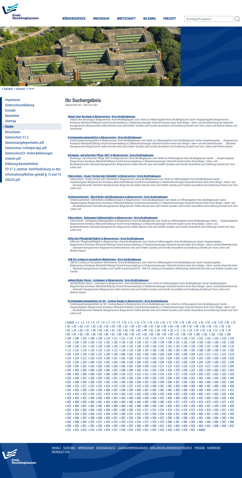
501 (69, 409)
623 (162, 429)
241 (100, 361)
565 (224, 417)
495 (193, 405)
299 (209, 369)
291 (147, 369)
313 (147, 373)
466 (139, 401)
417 (100, 393)
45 (177, 326)
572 (108, 421)
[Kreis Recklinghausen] (20, 12)
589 (69, 425)
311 (131, 373)
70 (171, 330)
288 (123, 369)
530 (123, 413)
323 (224, 373)
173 (85, 349)
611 (69, 429)
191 (224, 349)
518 (201, 409)
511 (147, 409)
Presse (200, 447)
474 (201, 401)
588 (232, 421)
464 (123, 401)
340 (185, 377)
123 (209, 338)
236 (232, 357)
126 (232, 338)
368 (232, 381)
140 (170, 341)
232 (201, 357)
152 (92, 345)
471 (178, 401)
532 (139, 413)
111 (116, 338)
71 (177, 330)
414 (77, 393)
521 (224, 409)
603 (178, 425)
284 (92, 369)
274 (185, 365)
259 (69, 365)
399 (131, 389)
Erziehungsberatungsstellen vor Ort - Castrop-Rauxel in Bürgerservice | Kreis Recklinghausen (118, 301)
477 (224, 401)
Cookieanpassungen (133, 447)
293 (162, 369)
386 (201, 385)
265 (116, 365)
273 (178, 365)
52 (222, 326)
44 (171, 326)
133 (116, 341)
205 (162, 353)
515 (178, 409)
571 (100, 421)
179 (131, 349)
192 (232, 349)
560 (185, 417)
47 (190, 326)
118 (170, 338)
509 (131, 409)
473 (193, 401)
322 (216, 373)
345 (224, 377)
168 (216, 345)
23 (208, 322)
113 (131, 338)
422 (139, 393)
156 (123, 345)
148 (232, 341)
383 (178, 385)
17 (170, 322)
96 (171, 334)
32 (94, 326)
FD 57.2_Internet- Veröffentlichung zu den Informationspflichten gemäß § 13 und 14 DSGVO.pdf (33, 174)
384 (185, 385)
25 (221, 322)
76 (210, 330)
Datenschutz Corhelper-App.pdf (26, 148)
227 (162, 357)
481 (85, 405)
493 (178, 405)
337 (162, 377)
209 (193, 353)
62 (120, 330)
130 (92, 341)
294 (170, 369)
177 (116, 349)
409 (209, 389)
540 (201, 413)
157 (131, 345)
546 (77, 417)
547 (85, 417)
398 (123, 389)
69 (165, 330)
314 (154, 373)
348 (77, 381)
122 (201, 338)
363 (193, 381)
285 (100, 369)
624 (170, 429)
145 (209, 341)
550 (108, 417)
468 (154, 401)
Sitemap (10, 121)
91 (139, 334)
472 (185, 401)
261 (85, 365)
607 (209, 425)
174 (92, 349)
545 (69, 417)
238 (77, 361)
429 (193, 393)
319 (193, 373)
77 (216, 330)
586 (216, 421)
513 (162, 409)
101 (205, 334)
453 (209, 397)
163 (178, 345)
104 (229, 334)
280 (232, 365)
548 (92, 417)
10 (125, 322)
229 (178, 357)
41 (152, 326)
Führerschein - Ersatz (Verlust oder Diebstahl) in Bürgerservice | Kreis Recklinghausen (114, 176)
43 (165, 326)
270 (154, 365)
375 (116, 385)
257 (224, 361)
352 (108, 381)
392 (77, 389)
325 (69, 377)
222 (123, 357)
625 (178, 429)
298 (201, 369)
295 (178, 369)
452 (201, 397)
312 (139, 373)
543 (224, 413)
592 (92, 425)
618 (123, 429)
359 (162, 381)
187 (193, 349)
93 (152, 334)
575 (131, 421)
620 (139, 429)
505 (100, 409)
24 (215, 322)
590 (77, 425)
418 (108, 393)
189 (209, 349)
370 (77, 385)
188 (201, 349)
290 (139, 369)
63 (126, 330)
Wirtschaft (126, 18)
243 (116, 361)
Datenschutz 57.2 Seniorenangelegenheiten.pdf (24, 140)
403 (162, 389)
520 (216, 409)
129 (85, 341)
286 (108, 369)
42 (158, 326)
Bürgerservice (74, 18)
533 (147, 413)
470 (170, 401)
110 (108, 338)
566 (232, 417)
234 (216, 357)
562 (201, 417)
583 (193, 421)
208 (185, 353)
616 (108, 429)
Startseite (8, 88)
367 (224, 381)
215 (69, 357)
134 (123, 341)
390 (232, 385)
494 (185, 405)
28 (68, 326)
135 (131, 341)
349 (85, 381)
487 (131, 405)
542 (216, 413)
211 (209, 353)
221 (116, 357)
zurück (70, 322)
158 (139, 345)
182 (154, 349)
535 (162, 413)
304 (77, 373)
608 (216, 425)
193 (69, 353)
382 (170, 385)
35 (113, 326)
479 (69, 405)
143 (193, 341)
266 (123, 365)
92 (145, 334)
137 (147, 341)
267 (131, 365)
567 (69, 421)
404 (170, 389)
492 (170, 405)
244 (123, 361)
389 (224, 385)
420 (123, 393)
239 (85, 361)
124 (216, 338)
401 (147, 389)
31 (87, 326)
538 (185, 413)
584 (201, 421)
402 (154, 389)
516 (185, 409)
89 (126, 334)
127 (69, 341)
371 (85, 385)
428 (185, 393)
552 (123, 417)
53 (229, 326)
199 (116, 353)
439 (100, 397)
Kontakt (10, 110)
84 (94, 334)
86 (107, 334)
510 (139, 409)
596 (123, 425)
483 (100, 405)
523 (69, 413)
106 (77, 338)
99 (190, 334)
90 (132, 334)
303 (69, 373)
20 (189, 322)
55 (75, 330)
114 (139, 338)
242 (108, 361)
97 (177, 334)
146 (216, 341)
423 (147, 393)
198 (108, 353)
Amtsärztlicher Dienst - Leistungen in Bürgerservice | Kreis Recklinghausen (108, 280)
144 (201, 341)
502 (77, 409)
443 (131, 397)
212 (216, 353)
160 (154, 345)
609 (224, 425)
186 (185, 349)
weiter (202, 429)
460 (92, 401)
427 (178, 393)
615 (100, 429)
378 (139, 385)
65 (139, 330)
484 (108, 405)
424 (154, 393)
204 (154, 353)
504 (92, 409)
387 (209, 385)
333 (131, 377)
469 (162, 401)
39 (139, 326)
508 (123, 409)
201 (131, 353)
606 (201, 425)
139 (162, 341)
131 (100, 341)
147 (224, 341)
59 (100, 330)
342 (201, 377)
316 (170, 373)
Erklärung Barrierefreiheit (21, 164)
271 (162, 365)
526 (92, 413)
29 (75, 326)
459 (85, 401)
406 (185, 389)
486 (123, 405)
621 (147, 429)
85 (100, 334)
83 (87, 334)
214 (232, 353)
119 (178, 338)
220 (108, 357)
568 (77, 421)
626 (185, 429)
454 (216, 397)
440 (108, 397)
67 (152, 330)
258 (232, 361)
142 (185, 341)
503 (85, 409)
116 (154, 338)
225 (147, 357)
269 (147, 365)
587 (224, 421)
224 (139, 357)
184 (170, 349)
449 (178, 397)
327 (85, 377)
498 (216, 405)
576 (139, 421)
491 (162, 405)
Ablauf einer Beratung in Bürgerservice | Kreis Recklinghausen (101, 116)
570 (92, 421)
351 (100, 381)
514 (170, 409)
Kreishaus (101, 18)
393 (85, 389)
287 (116, 369)
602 (170, 425)
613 (85, 429)
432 (216, 393)
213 (224, 353)
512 (154, 409)
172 (77, 349)
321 (209, 373)
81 (75, 334)
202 (139, 353)
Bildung (149, 18)
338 (170, 377)
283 (85, 369)
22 (202, 322)
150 (77, 345)
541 (209, 413)
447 (162, 397)
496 (201, 405)
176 (108, 349)
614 (92, 429)
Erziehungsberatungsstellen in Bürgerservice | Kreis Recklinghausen (105, 137)
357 (147, 381)
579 (162, 421)
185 (178, 349)
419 (116, 393)
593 (100, 425)
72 (184, 330)
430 (201, 393)
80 (68, 334)
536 (170, 413)
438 (92, 397)
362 (185, 381)
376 (123, 385)
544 (232, 413)
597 (131, 425)
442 (123, 397)
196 (92, 353)
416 (92, 393)
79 (229, 330)
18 (176, 322)
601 (162, 425)
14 (150, 322)
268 (139, 365)
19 (183, 322)
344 (216, 377)
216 (77, 357)
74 (197, 330)
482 (92, 405)
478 (232, 401)
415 (85, 393)
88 (120, 334)
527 (100, 413)
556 (154, 417)
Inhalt (56, 447)
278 (216, 365)
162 (170, 345)
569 (85, 421)
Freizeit (169, 18)
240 (92, 361)
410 (216, 389)
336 (154, 377)
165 (193, 345)
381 (162, 385)
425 (162, 393)
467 (147, 401)
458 (77, 401)
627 (193, 429)
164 (185, 345)
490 (154, 405)
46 (184, 326)
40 (145, 326)
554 (139, 417)
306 (92, 373)
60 (107, 330)
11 (131, 322)
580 (170, 421)
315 (162, 373)
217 (85, 357)
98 (184, 334)
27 (234, 322)
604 (185, 425)
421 (131, 393)
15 (157, 322)
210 (201, 353)
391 (69, 389)
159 (147, 345)
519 (209, 409)
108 (92, 338)
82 (81, 334)
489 (147, 405)
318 (185, 373)
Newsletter (12, 116)
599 (147, 425)
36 (120, 326)
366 (216, 381)
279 (224, 365)
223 (131, 357)
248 (154, 361)
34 (107, 326)
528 (108, 413)
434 (232, 393)
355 (131, 381)
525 (85, 413)
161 (162, 345)
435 (69, 397)
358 (154, 381)
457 (69, 401)
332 (123, 377)
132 (108, 341)
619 (131, 429)
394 (92, 389)
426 (170, 393)
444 (139, 397)
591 (85, 425)
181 (147, 349)
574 (123, 421)
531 (131, 413)
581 (178, 421)
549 (100, 417)
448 (170, 397)
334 (139, 377)
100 (198, 334)
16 (163, 322)
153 (100, 345)
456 (232, 397)
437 (85, 397)
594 (108, 425)
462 (108, 401)
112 (123, 338)
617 (116, 429)
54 (68, 330)
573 (116, 421)
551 (116, 417)
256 (216, 361)
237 (69, 361)
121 (193, 338)
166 (201, 345)
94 (158, 334)
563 (209, 417)
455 (224, 397)
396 (108, 389)
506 (108, 409)
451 (193, 397)
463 (116, 401)
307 (100, 373)
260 (77, 365)
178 (123, 349)
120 (185, 338)
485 (116, 405)
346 (232, 377)
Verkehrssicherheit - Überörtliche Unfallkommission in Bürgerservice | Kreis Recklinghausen (118, 196)
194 (77, 353)
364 (201, 381)
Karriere (213, 447)
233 (209, 357)
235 (224, 357)
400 (139, 389)
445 (147, 397)
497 (209, 405)
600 (154, 425)
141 (178, 341)
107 (85, 338)
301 (224, 369)
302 (232, 369)
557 (162, 417)
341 (193, 377)
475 (209, 401)
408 (201, 389)
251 (178, 361)
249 (162, 361)
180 (139, 349)
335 (147, 377)
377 (131, 385)
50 (210, 326)
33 (100, 326)
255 (209, 361)
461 (100, 401)
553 (131, 417)
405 (178, 389)
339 (178, 377)
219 (100, 357)
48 (197, 326)
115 (147, 338)
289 (131, 369)
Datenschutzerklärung (19, 105)
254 (201, 361)
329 (100, 377)
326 (77, 377)
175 (100, 349)
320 (201, 373)
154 (108, 345)
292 (154, 369)
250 (170, 361)
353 (116, 381)
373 (100, 385)
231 (193, 357)
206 (170, 353)
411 (224, 389)
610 (232, 425)
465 (131, 401)
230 (185, 357)
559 (178, 417)
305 (85, 373)
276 (201, 365)
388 (216, 385)
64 (132, 330)
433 (224, 393)
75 (203, 330)
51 (216, 326)
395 (100, 389)
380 (154, 385)
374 (108, 385)
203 (147, 353)
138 (154, 341)
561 (193, 417)
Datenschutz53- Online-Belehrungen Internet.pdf (29, 155)
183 (162, 349)
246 (139, 361)
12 (138, 322)
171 (69, 349)
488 (139, 405)
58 (94, 330)
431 (209, 393)
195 (85, 353)
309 (116, 373)
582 (185, 421)
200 (123, 353)
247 (147, 361)
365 (209, 381)
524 (77, 413)
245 (131, 361)
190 (216, 349)
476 (216, 401)
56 (81, 330)
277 (209, 365)
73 (190, 330)
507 (116, 409)
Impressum (12, 100)
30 (81, 326)
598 (139, 425)
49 (203, 326)
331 (116, 377)
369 (69, 385)
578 (154, 421)
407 (193, 389)
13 (144, 322)
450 (185, 397)
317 (178, 373)
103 (221, 334)
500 (232, 405)
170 (232, 345)
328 (92, 377)
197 (100, 353)
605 (193, 425)
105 (69, 338)
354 (123, 381)
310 (123, 373)
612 (77, 429)
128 (77, 341)
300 (216, 369)
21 (195, 322)
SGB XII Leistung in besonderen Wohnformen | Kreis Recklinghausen (104, 259)
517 (193, 409)
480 (77, 405)
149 (69, 345)
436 (77, 397)
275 (193, 365)
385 (193, 385)
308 (108, 373)
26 (227, 322)
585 (209, 421)
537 (178, 413)
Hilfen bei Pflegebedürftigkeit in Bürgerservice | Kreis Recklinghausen (106, 238)
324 (232, 373)
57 (87, 330)
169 (224, 345)
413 (69, 393)
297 (193, 369)
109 (100, 338)
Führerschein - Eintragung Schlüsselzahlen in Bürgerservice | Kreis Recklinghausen (113, 217)
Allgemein (20, 88)
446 (154, 397)
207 (178, 353)
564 (216, 417)
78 (222, 330)
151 (85, 345)
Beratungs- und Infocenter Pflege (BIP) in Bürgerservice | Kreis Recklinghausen (111, 155)
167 (209, 345)
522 (232, 409)
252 (185, 361)
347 (69, 381)
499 (224, 405)
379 (147, 385)
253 (193, 361)
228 (170, 357)
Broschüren (12, 132)
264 (108, 365)
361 (178, 381)
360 (170, 381)
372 (92, 385)
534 (154, 413)
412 (232, 389)
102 (213, 334)
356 (139, 381)
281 (69, 369)
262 (92, 365)
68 (158, 330)
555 (147, 417)
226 (154, 357)
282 (77, 369)
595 (116, 425)
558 (170, 417)
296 (185, 369)
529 (116, 413)
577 (147, 421)
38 (132, 326)
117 (162, 338)
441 (116, 397)
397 (116, 389)
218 (92, 357)
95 (165, 334)
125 (224, 338)
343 (209, 377)
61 (113, 330)
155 (116, 345)
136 (139, 341)
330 (108, 377)
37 (126, 326)
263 (100, 365)
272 (170, 365)
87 (113, 334)
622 (154, 429)
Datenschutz (106, 447)
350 (92, 381)
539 (193, 413)
